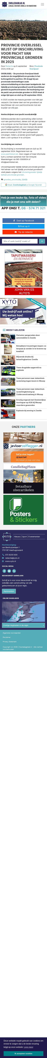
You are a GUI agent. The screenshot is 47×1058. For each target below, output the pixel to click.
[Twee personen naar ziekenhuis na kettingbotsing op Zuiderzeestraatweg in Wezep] (8, 392)
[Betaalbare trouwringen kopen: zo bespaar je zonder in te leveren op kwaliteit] (8, 349)
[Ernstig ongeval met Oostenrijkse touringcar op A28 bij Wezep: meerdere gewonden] (8, 403)
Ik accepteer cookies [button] (23, 1054)
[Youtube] (9, 571)
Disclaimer (7, 637)
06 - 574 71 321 (33, 208)
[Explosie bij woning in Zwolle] (8, 414)
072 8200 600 (11, 555)
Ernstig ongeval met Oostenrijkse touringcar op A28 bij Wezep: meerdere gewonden (31, 402)
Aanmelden (9, 591)
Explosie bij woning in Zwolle (29, 410)
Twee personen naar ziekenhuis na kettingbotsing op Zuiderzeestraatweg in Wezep (30, 391)
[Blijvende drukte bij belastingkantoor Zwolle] (8, 360)
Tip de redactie (25, 232)
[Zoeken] (42, 241)
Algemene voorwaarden (12, 633)
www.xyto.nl (10, 561)
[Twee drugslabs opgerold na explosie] (8, 371)
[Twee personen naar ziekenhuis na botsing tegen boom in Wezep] (8, 382)
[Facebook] (4, 571)
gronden (7, 179)
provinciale (16, 179)
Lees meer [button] (28, 1047)
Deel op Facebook (25, 220)
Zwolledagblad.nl (16, 3)
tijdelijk (24, 179)
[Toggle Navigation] (42, 4)
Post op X (24, 226)
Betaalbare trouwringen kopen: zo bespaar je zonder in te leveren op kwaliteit (31, 348)
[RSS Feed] (14, 571)
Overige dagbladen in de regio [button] (15, 625)
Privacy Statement (10, 642)
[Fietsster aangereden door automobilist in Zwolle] (8, 339)
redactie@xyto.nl (12, 558)
